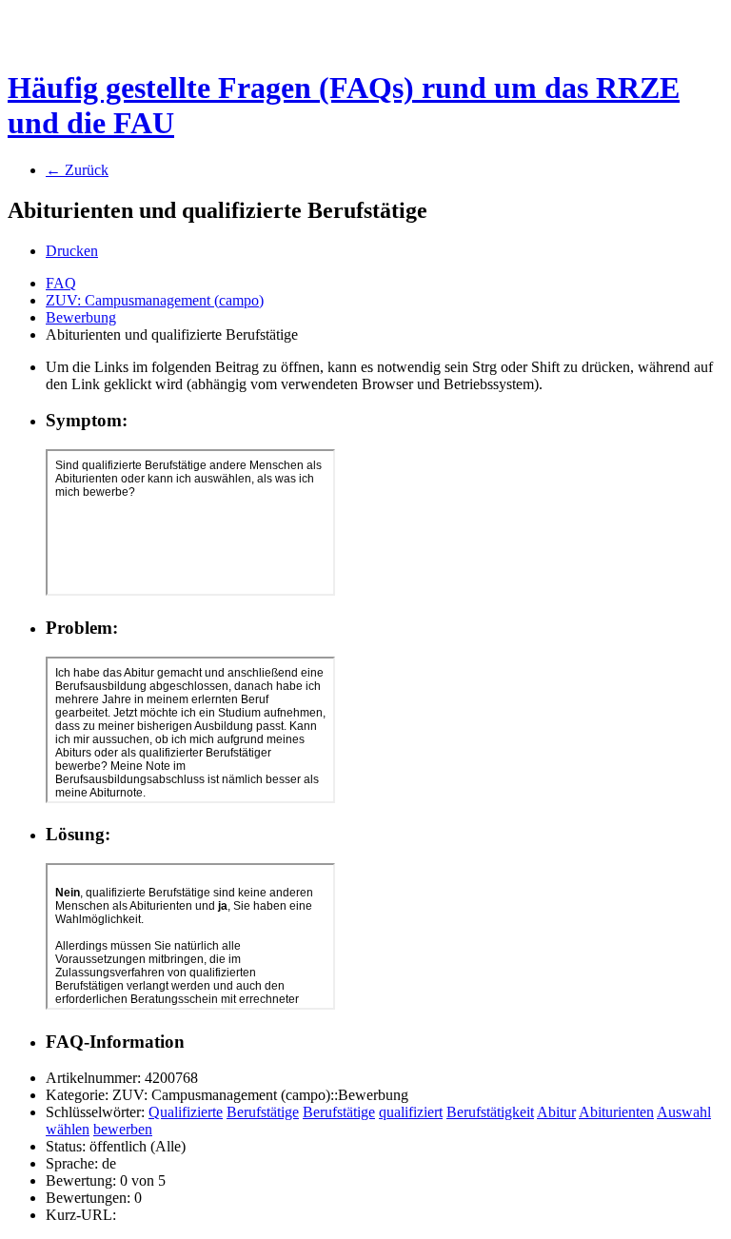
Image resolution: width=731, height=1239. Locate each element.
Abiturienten (616, 1112)
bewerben (122, 1129)
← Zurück (77, 170)
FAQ (61, 283)
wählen (67, 1129)
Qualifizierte (185, 1112)
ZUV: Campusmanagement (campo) (155, 300)
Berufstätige (263, 1112)
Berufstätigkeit (490, 1112)
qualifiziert (411, 1112)
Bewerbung (81, 317)
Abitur (556, 1112)
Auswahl (684, 1112)
